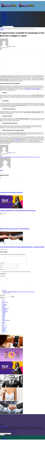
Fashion (3, 17)
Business (4, 14)
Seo (3, 326)
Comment (2, 263)
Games (3, 318)
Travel (3, 22)
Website (1, 269)
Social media (4, 327)
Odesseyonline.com (3, 426)
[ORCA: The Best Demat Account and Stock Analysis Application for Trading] (11, 347)
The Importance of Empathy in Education (11, 192)
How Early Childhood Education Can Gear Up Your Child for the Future (18, 291)
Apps (3, 301)
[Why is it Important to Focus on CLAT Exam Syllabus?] (11, 226)
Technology (4, 330)
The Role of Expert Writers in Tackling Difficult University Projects (18, 210)
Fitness (3, 18)
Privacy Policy (5, 439)
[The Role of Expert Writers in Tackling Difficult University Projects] (11, 208)
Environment (4, 311)
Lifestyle (4, 322)
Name (1, 265)
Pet (3, 20)
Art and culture (5, 302)
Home (3, 11)
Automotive (4, 13)
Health (3, 319)
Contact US (11, 429)
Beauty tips (4, 305)
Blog (3, 306)
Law (3, 23)
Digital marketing (5, 16)
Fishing (3, 314)
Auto (3, 303)
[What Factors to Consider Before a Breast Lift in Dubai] (11, 400)
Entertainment (5, 310)
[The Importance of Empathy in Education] (11, 189)
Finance (3, 313)
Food (3, 317)
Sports (3, 21)
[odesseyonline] (17, 7)
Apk (3, 12)
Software (4, 328)
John (9, 46)
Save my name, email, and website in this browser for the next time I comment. (16, 271)
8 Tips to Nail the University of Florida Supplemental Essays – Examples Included (22, 247)
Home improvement (6, 19)
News (3, 323)
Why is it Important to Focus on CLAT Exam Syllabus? (14, 229)
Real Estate (4, 325)
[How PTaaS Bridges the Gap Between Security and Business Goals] (11, 413)
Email (1, 267)
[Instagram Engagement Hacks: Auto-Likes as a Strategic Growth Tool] (11, 360)
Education (4, 28)
